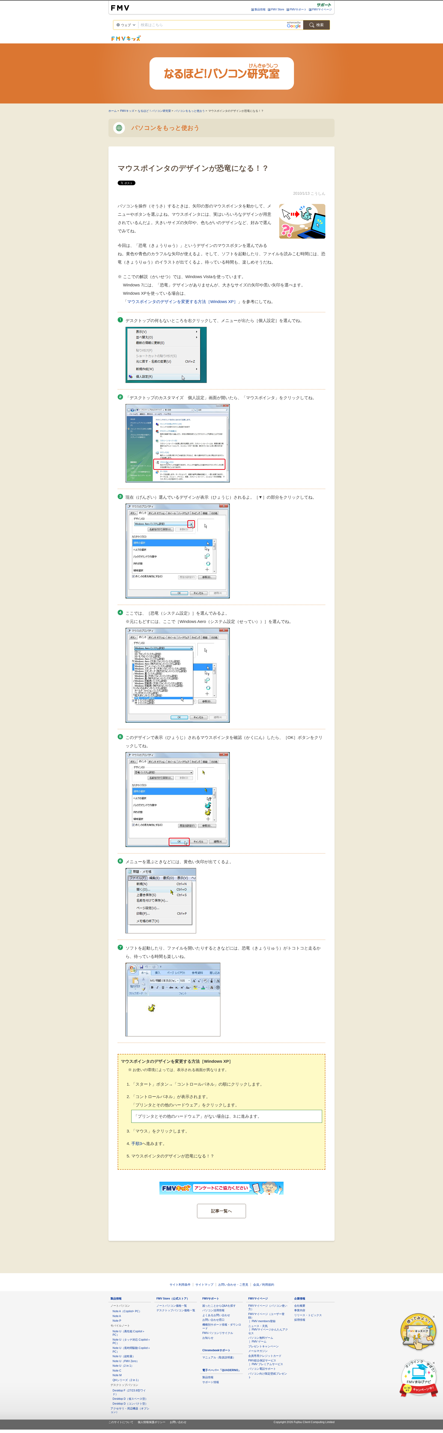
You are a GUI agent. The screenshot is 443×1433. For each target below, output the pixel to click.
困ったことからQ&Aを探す (219, 1305)
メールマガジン (258, 1351)
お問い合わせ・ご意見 (233, 1284)
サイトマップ (204, 1284)
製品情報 (260, 9)
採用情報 (299, 1319)
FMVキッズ (127, 110)
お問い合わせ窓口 (213, 1319)
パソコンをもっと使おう (189, 110)
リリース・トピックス (308, 1315)
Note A (117, 1316)
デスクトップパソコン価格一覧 (175, 1310)
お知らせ (207, 1337)
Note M (117, 1375)
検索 (320, 25)
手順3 (136, 1143)
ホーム (112, 110)
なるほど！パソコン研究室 (154, 110)
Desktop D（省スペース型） (130, 1398)
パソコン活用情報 (213, 1310)
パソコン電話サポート (262, 1368)
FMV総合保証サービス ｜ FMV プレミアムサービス (265, 1362)
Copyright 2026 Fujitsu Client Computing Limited (304, 1422)
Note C (117, 1370)
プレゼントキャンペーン (263, 1346)
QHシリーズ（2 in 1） (126, 1380)
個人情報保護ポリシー (151, 1422)
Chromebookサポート (216, 1350)
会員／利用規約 (263, 1284)
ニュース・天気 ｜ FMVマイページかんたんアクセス (268, 1329)
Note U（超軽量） (124, 1356)
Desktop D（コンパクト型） (130, 1403)
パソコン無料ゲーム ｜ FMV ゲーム (260, 1339)
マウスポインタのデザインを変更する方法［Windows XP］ (182, 301)
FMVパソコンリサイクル (217, 1333)
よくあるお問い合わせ (216, 1315)
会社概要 (299, 1305)
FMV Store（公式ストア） (172, 1298)
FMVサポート (298, 9)
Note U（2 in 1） (123, 1365)
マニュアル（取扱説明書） (219, 1357)
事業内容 (299, 1310)
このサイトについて (120, 1422)
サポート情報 (210, 1382)
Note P (117, 1320)
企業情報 (299, 1298)
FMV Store (277, 9)
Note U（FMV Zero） (126, 1361)
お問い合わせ (178, 1422)
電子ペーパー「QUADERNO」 (221, 1370)
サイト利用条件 (180, 1284)
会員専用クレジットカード (264, 1355)
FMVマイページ (322, 9)
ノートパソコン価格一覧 (171, 1305)
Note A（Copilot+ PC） (127, 1311)
